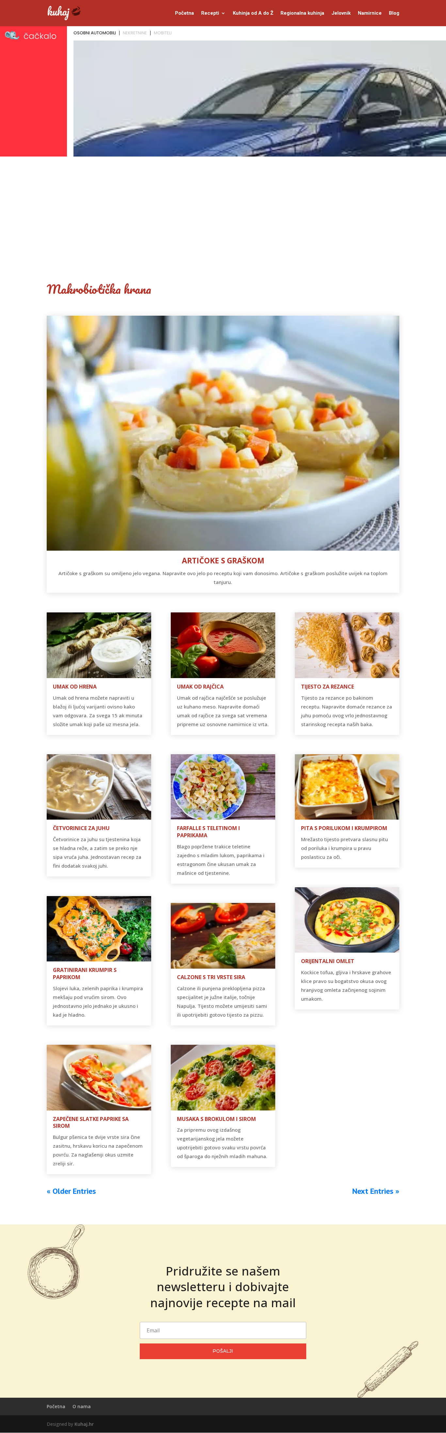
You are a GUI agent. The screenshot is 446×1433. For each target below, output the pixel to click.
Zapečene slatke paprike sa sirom (91, 1122)
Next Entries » (375, 1191)
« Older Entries (71, 1191)
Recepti (210, 13)
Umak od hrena (75, 686)
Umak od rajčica (200, 686)
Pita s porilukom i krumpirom (344, 828)
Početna (184, 13)
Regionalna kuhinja (302, 13)
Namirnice (370, 13)
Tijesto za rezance (327, 686)
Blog (394, 13)
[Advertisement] (223, 208)
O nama (81, 1406)
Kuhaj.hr (84, 1424)
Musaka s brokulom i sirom (216, 1119)
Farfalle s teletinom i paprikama (208, 832)
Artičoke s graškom (223, 560)
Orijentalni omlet (327, 961)
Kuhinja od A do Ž (253, 13)
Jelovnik (341, 13)
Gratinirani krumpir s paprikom (85, 973)
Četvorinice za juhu (81, 828)
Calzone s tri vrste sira (211, 977)
